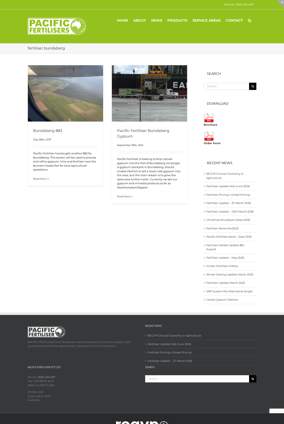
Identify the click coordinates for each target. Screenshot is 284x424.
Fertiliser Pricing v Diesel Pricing (228, 194)
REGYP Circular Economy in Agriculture (174, 335)
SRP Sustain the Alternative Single (229, 291)
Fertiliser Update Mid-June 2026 (228, 186)
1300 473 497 (46, 377)
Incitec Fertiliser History (222, 266)
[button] (249, 20)
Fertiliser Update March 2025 (225, 282)
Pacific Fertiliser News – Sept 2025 (229, 236)
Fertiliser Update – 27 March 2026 (228, 203)
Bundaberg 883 (47, 130)
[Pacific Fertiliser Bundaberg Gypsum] (149, 93)
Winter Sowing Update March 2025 (229, 274)
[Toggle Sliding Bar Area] (280, 3)
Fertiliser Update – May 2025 (225, 257)
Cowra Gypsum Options (222, 299)
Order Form (212, 143)
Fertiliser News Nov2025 (222, 228)
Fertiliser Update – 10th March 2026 (230, 211)
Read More (40, 178)
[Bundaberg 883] (65, 93)
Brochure (210, 124)
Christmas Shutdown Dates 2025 (228, 219)
